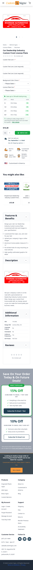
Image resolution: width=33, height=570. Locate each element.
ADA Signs (4, 490)
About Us (21, 484)
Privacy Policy (28, 448)
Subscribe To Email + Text (16, 411)
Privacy (23, 565)
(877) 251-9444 (5, 538)
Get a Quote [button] (15, 122)
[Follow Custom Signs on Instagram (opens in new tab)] (29, 539)
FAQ (19, 510)
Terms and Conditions (17, 448)
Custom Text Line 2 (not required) (13, 66)
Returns (20, 517)
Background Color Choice (11, 80)
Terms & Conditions (14, 565)
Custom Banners (6, 497)
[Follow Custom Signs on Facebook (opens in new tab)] (20, 539)
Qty (5, 133)
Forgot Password (6, 512)
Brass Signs (5, 493)
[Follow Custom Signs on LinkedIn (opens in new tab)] (24, 539)
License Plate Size (9, 87)
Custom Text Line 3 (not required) (13, 73)
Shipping (21, 506)
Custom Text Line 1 (9, 60)
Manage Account (6, 516)
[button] (16, 37)
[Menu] (3, 3)
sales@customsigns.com (8, 546)
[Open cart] (30, 3)
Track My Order (6, 519)
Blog (19, 493)
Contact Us (21, 513)
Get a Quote (16, 470)
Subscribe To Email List (16, 437)
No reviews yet (18, 56)
